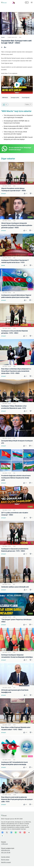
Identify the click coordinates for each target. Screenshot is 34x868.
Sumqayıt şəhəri (15, 97)
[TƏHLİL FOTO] (17, 280)
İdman (3, 265)
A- (2, 47)
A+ (5, 47)
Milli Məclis (5, 97)
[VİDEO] (17, 173)
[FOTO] (17, 245)
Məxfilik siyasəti (6, 862)
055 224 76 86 (5, 852)
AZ (26, 2)
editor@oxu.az (5, 850)
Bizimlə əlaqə (5, 859)
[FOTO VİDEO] (17, 352)
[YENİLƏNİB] (17, 315)
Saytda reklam (5, 857)
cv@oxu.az (4, 844)
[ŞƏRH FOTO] (17, 460)
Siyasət (3, 193)
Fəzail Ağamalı (25, 97)
